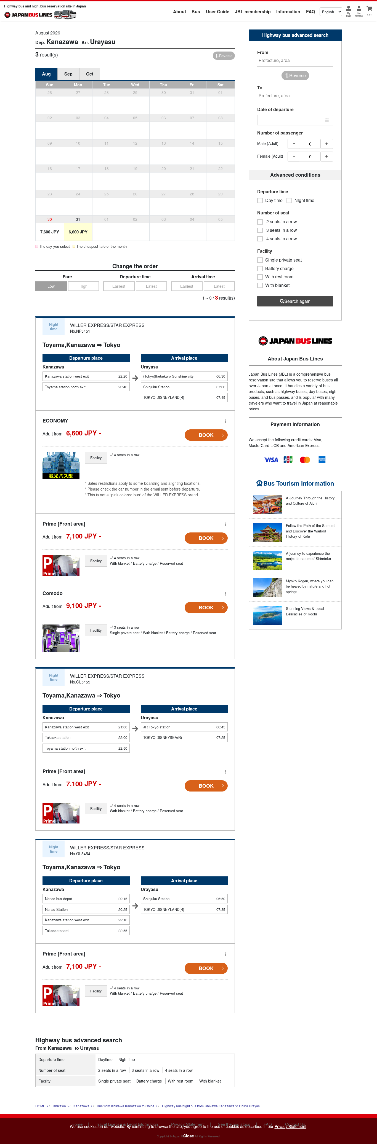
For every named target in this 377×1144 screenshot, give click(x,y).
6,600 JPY (78, 232)
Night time (304, 200)
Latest (151, 286)
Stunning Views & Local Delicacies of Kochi (305, 611)
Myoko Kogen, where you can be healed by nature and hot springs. (309, 586)
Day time (274, 200)
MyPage (348, 14)
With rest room (180, 1081)
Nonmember (359, 14)
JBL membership (253, 11)
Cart (369, 14)
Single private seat (114, 1081)
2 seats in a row (112, 1070)
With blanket (210, 1081)
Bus (196, 11)
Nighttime (126, 1059)
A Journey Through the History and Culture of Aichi (310, 500)
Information (288, 11)
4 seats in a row (179, 1070)
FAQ (310, 11)
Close (188, 1135)
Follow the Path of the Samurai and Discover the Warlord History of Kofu (310, 531)
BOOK (206, 434)
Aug (46, 74)
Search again (297, 301)
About (179, 11)
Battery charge (149, 1081)
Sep (68, 74)
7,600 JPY (49, 232)
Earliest (118, 286)
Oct (89, 74)
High (83, 286)
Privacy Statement (290, 1126)
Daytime (105, 1059)
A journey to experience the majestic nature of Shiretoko (308, 556)
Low (51, 286)
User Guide (217, 11)
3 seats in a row (145, 1070)
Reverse (225, 55)
